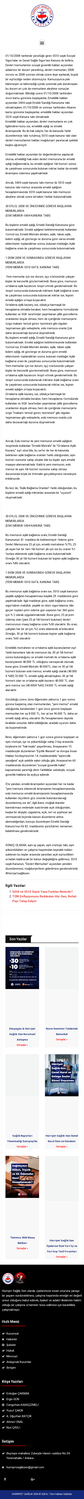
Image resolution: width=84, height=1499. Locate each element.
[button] (42, 43)
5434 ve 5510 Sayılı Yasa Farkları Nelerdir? (42, 891)
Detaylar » (22, 1045)
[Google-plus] (33, 1479)
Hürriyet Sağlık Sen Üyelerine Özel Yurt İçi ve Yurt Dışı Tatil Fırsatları (61, 1246)
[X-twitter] (19, 1479)
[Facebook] (5, 1479)
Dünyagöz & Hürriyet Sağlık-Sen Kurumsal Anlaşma (22, 1034)
